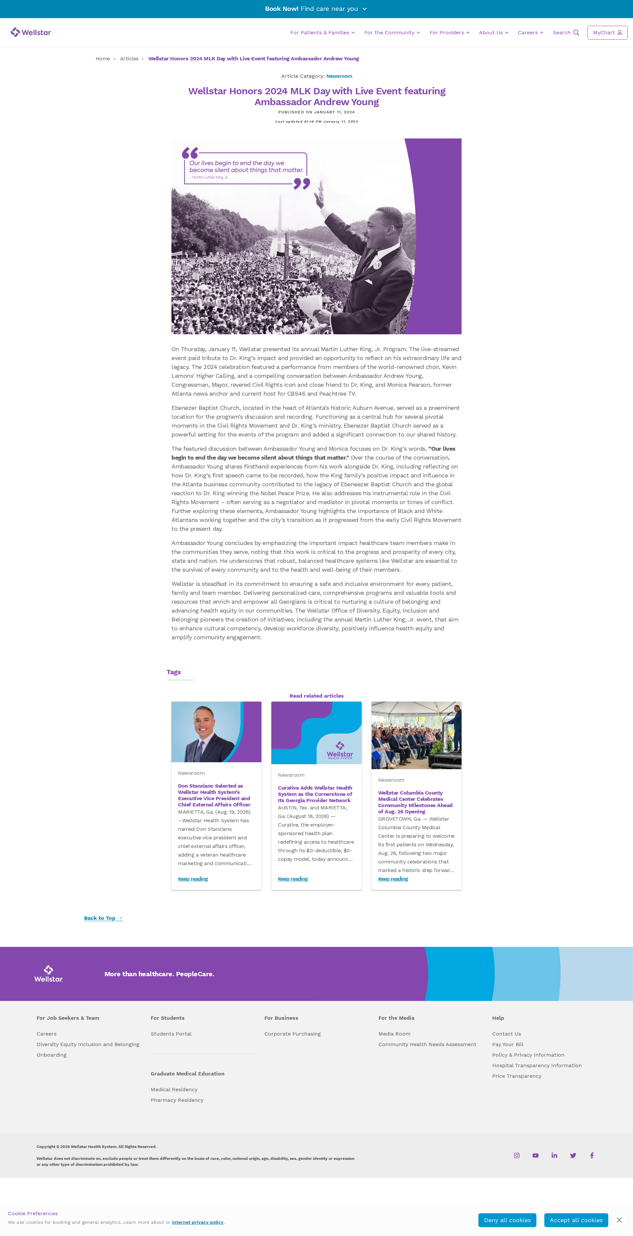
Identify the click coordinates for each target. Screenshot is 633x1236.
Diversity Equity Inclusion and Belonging (88, 1044)
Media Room (394, 1034)
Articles (129, 58)
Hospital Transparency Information (537, 1065)
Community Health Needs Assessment (427, 1044)
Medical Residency (174, 1089)
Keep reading (193, 879)
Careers (528, 32)
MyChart (605, 32)
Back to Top (100, 918)
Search (562, 32)
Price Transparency (516, 1076)
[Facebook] (592, 1155)
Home (103, 58)
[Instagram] (517, 1155)
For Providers (448, 32)
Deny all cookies (507, 1220)
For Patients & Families (320, 32)
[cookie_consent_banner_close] (619, 1220)
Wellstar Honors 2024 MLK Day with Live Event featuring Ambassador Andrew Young (253, 58)
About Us (491, 32)
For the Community (390, 32)
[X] (573, 1155)
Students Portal (171, 1034)
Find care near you (312, 9)
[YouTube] (535, 1155)
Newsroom (339, 76)
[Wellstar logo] (31, 32)
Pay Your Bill (508, 1044)
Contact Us (506, 1034)
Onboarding (52, 1055)
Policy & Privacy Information (528, 1055)
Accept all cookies (576, 1220)
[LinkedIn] (554, 1155)
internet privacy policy (198, 1222)
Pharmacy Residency (177, 1100)
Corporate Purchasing (292, 1034)
